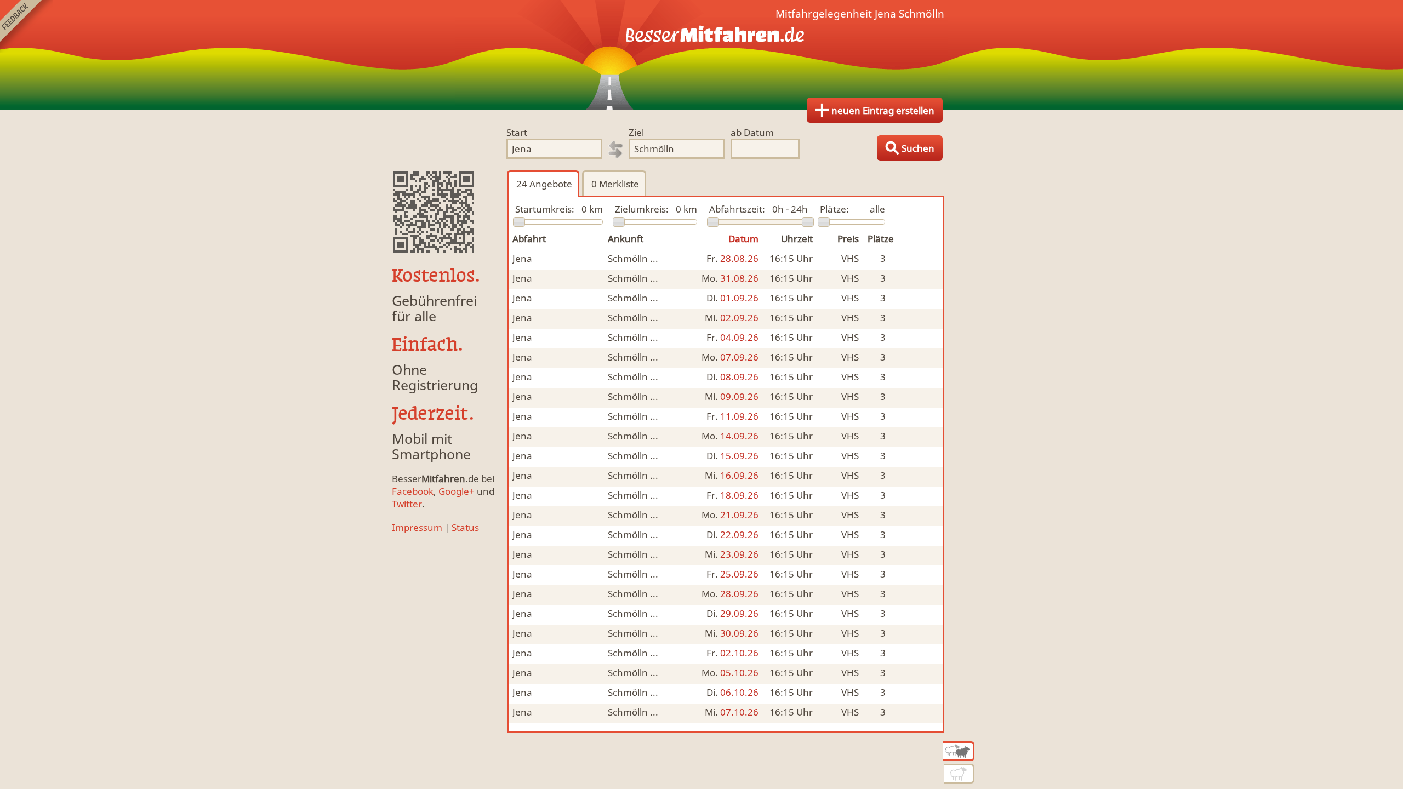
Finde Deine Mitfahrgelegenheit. (701, 55)
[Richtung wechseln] (615, 149)
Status (465, 527)
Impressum (417, 527)
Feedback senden (26, 26)
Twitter (407, 504)
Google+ (456, 491)
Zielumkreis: (642, 209)
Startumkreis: (544, 209)
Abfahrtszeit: (737, 209)
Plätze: (834, 209)
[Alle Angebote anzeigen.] (958, 751)
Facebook (413, 491)
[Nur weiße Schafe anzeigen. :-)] (959, 774)
